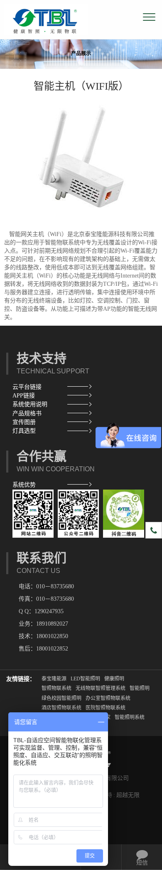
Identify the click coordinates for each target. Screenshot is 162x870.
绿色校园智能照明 (61, 698)
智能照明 (140, 688)
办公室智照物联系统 (108, 698)
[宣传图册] (78, 422)
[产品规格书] (78, 413)
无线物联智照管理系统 (100, 688)
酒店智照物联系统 (61, 708)
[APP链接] (78, 395)
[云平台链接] (78, 387)
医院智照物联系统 (105, 708)
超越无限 (128, 795)
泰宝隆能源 (54, 679)
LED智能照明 (85, 679)
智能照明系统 (130, 717)
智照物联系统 (56, 688)
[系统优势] (78, 485)
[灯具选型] (78, 431)
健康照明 (114, 679)
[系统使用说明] (78, 404)
